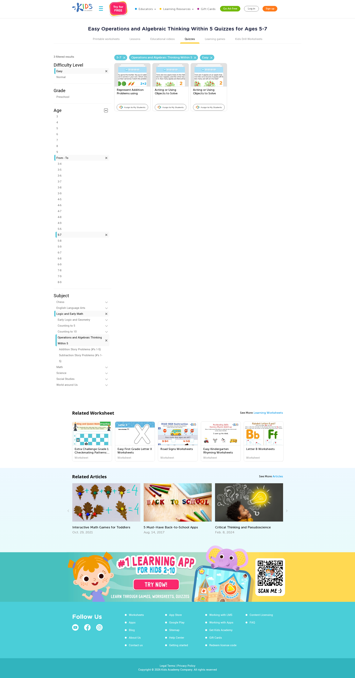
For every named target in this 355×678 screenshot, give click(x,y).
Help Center (176, 637)
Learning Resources (176, 9)
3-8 (59, 187)
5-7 (59, 235)
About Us (135, 637)
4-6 (59, 205)
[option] (92, 441)
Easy (59, 71)
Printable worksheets (106, 39)
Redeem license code (222, 645)
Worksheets (136, 615)
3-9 (59, 193)
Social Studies (65, 379)
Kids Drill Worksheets (248, 39)
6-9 (59, 264)
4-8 (59, 217)
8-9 (59, 282)
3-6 (59, 175)
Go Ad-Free (230, 8)
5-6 (59, 229)
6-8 (59, 258)
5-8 (59, 240)
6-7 (59, 252)
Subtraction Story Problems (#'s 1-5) (80, 358)
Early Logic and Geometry (74, 319)
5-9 (59, 246)
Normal (61, 77)
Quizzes (190, 39)
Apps (132, 622)
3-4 (59, 164)
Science (61, 373)
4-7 (59, 211)
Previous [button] (69, 511)
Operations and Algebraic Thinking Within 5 (80, 340)
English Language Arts (70, 308)
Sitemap (174, 630)
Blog (132, 630)
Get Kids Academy (221, 630)
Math (59, 367)
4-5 (59, 199)
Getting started (178, 645)
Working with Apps (221, 622)
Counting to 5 (66, 325)
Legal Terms (167, 665)
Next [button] (286, 511)
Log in (251, 8)
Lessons (135, 39)
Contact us (136, 645)
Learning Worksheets (268, 412)
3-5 (59, 169)
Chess (60, 302)
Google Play (177, 622)
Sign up (270, 8)
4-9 (59, 223)
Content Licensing (261, 615)
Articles (278, 476)
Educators (145, 9)
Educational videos (162, 39)
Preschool (62, 97)
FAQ (252, 622)
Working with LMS (220, 615)
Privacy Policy (186, 665)
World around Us (67, 385)
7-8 (59, 270)
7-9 (59, 276)
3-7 (59, 181)
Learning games (215, 39)
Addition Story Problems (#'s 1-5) (80, 349)
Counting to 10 (67, 331)
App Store (175, 615)
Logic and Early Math (69, 314)
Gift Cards (207, 9)
